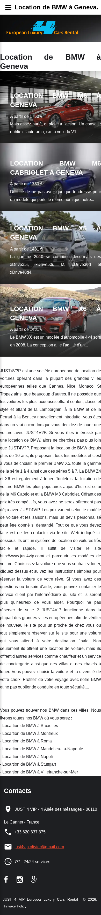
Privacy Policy (14, 906)
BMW (79, 409)
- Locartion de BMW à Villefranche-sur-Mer (39, 772)
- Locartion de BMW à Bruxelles (29, 725)
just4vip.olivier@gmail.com (39, 847)
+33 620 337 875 (30, 832)
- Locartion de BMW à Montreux (29, 733)
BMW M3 (52, 494)
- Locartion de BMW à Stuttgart (28, 764)
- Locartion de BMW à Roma (26, 741)
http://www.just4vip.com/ (22, 556)
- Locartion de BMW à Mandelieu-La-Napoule (41, 749)
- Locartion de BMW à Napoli (26, 756)
